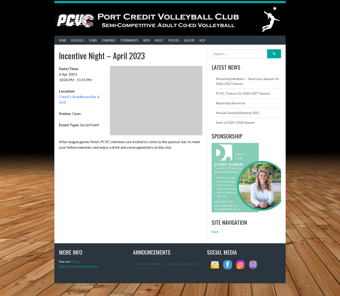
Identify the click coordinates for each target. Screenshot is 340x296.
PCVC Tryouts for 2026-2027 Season (243, 93)
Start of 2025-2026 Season (235, 122)
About (159, 40)
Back (215, 232)
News (146, 40)
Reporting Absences (231, 103)
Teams (93, 40)
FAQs (75, 261)
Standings (108, 40)
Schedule (77, 40)
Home (62, 40)
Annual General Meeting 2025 (237, 113)
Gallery (189, 40)
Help (202, 40)
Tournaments (129, 40)
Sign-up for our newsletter (78, 266)
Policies (173, 40)
